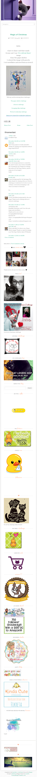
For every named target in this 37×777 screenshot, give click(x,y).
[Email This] (5, 121)
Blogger (30, 772)
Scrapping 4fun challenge (18, 108)
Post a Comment (9, 237)
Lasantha (27, 773)
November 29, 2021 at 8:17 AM (17, 194)
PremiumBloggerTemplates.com (19, 775)
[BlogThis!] (6, 121)
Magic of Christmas (18, 34)
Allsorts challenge (18, 104)
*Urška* (11, 135)
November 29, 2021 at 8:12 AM (17, 175)
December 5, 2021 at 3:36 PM (16, 224)
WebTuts (14, 773)
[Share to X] (8, 121)
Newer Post (7, 125)
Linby (10, 195)
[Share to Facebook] (9, 121)
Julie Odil (11, 226)
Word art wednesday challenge (18, 112)
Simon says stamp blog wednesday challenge (18, 115)
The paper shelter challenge (18, 101)
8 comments (25, 38)
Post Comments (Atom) (17, 243)
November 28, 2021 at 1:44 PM (17, 152)
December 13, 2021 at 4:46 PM (16, 235)
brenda (10, 177)
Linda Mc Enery (13, 161)
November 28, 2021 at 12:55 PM (17, 141)
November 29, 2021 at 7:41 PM (17, 204)
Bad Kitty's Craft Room (18, 772)
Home (18, 125)
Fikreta (12, 38)
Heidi (10, 143)
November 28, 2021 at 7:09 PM (17, 159)
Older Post (30, 125)
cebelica (11, 154)
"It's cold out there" (24, 53)
